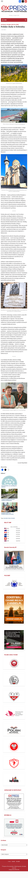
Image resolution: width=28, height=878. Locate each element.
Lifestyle (13, 24)
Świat (17, 24)
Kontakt (18, 861)
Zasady (13, 861)
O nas (9, 861)
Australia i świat (7, 518)
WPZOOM (17, 869)
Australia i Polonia (6, 24)
